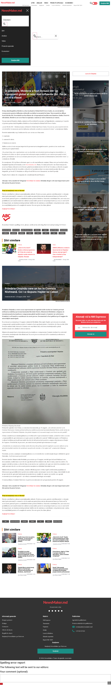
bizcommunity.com (31, 164)
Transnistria (34, 5)
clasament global (6, 230)
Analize (39, 3)
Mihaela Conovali (10, 102)
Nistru (48, 521)
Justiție (48, 5)
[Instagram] (55, 611)
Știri (33, 3)
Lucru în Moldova (56, 5)
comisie (24, 521)
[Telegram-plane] (61, 611)
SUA (38, 233)
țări (46, 233)
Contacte (5, 626)
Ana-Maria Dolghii (57, 559)
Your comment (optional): (14, 671)
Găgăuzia (41, 5)
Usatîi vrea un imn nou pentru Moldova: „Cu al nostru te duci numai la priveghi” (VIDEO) (26, 539)
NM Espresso (25, 5)
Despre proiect (7, 620)
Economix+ (69, 3)
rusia (30, 233)
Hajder (32, 521)
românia (22, 233)
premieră (14, 233)
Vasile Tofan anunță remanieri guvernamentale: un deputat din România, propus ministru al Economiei (61, 570)
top (54, 233)
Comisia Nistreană (14, 521)
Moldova (5, 233)
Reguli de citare (7, 633)
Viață (6, 86)
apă (5, 521)
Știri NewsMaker (58, 259)
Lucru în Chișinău (90, 74)
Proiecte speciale (56, 3)
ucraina (62, 233)
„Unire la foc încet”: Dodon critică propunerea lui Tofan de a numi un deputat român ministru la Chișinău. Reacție (26, 252)
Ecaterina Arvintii (23, 259)
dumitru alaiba (16, 230)
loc (40, 521)
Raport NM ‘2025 (78, 5)
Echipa (4, 623)
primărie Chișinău (58, 521)
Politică (20, 244)
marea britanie (63, 230)
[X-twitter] (52, 611)
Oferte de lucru (7, 630)
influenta (37, 230)
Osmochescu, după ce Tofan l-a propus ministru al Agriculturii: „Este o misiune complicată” (61, 554)
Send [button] (1, 684)
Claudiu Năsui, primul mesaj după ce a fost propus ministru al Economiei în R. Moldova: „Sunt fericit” (26, 570)
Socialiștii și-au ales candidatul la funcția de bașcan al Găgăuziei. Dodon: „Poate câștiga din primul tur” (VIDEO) (26, 554)
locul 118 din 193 (54, 230)
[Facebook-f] (49, 611)
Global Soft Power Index (26, 230)
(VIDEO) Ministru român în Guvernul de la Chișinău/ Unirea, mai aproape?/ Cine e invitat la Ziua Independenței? (61, 252)
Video (46, 3)
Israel (45, 230)
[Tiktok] (58, 611)
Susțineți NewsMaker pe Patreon (13, 636)
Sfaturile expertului (67, 5)
